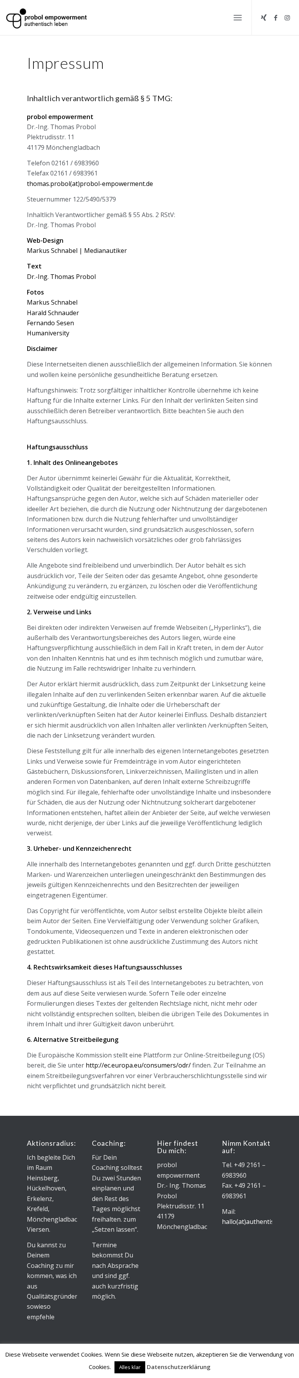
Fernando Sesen (50, 323)
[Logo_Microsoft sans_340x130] (46, 17)
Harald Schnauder (53, 313)
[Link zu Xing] (264, 17)
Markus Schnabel (52, 302)
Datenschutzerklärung (179, 1367)
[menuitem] (238, 17)
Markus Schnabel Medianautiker (77, 250)
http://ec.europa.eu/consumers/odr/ (138, 1065)
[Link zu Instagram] (287, 17)
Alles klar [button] (130, 1367)
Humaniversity (48, 333)
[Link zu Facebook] (275, 17)
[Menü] (238, 17)
